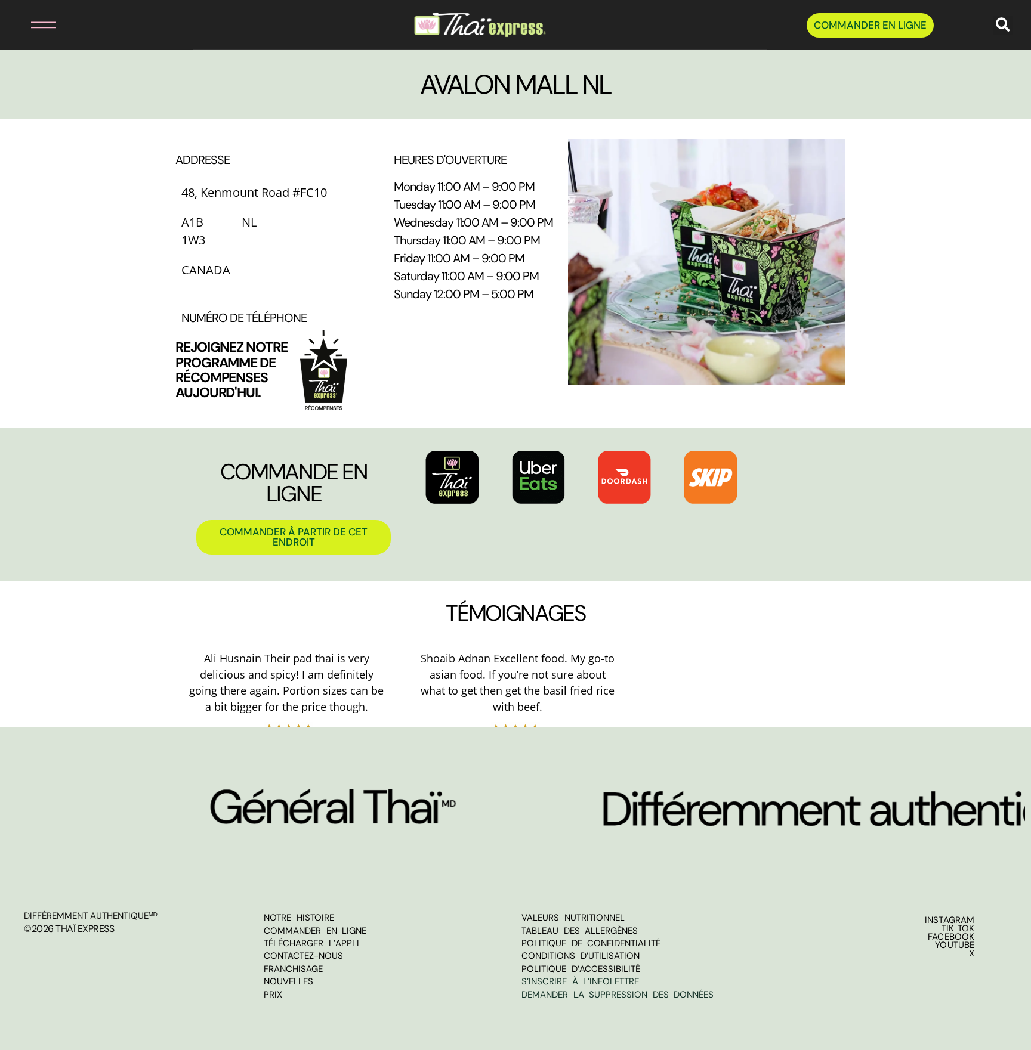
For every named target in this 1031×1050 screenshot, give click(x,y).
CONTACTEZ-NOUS (303, 956)
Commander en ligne (315, 931)
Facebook (951, 937)
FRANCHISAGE (293, 969)
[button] (31, 25)
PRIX (273, 995)
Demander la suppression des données (617, 995)
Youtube (954, 945)
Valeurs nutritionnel (573, 918)
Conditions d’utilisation (580, 956)
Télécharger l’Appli (311, 943)
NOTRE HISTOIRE (299, 918)
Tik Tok (958, 928)
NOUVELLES (288, 981)
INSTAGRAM (950, 920)
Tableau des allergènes (579, 931)
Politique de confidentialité (590, 943)
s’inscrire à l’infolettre (580, 981)
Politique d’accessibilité (580, 969)
